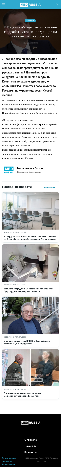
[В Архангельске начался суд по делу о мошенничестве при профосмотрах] (30, 367)
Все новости (51, 187)
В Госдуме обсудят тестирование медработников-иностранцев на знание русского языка (30, 31)
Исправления (8, 464)
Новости (30, 21)
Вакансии (30, 446)
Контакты (30, 452)
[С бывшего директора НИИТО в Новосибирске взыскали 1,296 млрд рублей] (30, 315)
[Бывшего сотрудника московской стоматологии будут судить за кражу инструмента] (30, 263)
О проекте (30, 439)
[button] (57, 5)
